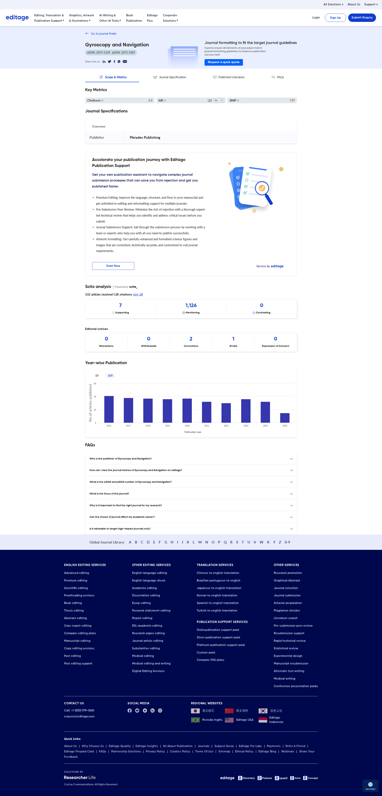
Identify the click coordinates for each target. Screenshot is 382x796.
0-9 (287, 542)
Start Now (113, 265)
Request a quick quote (224, 62)
